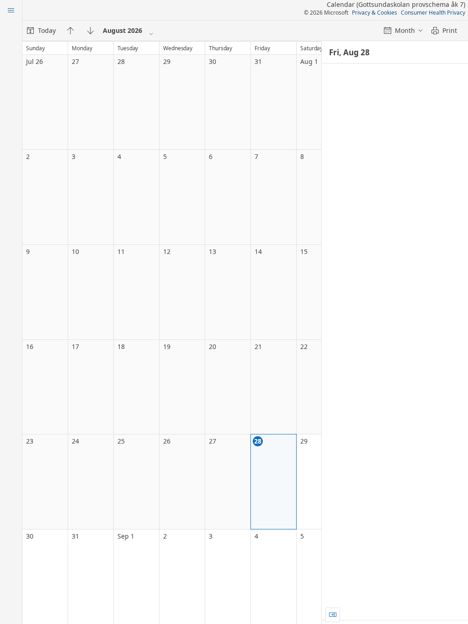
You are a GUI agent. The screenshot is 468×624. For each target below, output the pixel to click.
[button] (332, 615)
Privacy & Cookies (374, 12)
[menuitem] (41, 30)
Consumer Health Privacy (433, 12)
